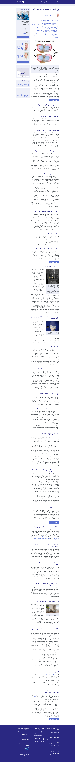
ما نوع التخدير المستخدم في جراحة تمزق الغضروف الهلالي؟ (46, 27)
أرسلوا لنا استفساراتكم (23, 37)
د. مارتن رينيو (41, 732)
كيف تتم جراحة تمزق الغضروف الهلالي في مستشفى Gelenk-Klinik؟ (44, 24)
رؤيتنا (27, 91)
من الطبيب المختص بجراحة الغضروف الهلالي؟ (49, 26)
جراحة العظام (44, 4)
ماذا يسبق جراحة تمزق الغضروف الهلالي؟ (50, 23)
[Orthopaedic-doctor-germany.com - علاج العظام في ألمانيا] (20, 2)
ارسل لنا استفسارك (54, 100)
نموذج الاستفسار (56, 4)
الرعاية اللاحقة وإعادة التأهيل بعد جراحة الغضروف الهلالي (47, 28)
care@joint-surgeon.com (23, 33)
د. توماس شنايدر (41, 729)
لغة (22, 4)
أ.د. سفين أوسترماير (40, 731)
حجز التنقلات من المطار (24, 92)
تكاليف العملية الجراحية (49, 674)
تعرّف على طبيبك (37, 4)
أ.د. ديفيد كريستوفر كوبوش (39, 735)
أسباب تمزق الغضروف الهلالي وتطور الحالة (49, 20)
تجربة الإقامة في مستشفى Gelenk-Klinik (50, 31)
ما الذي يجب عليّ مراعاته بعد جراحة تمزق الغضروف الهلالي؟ (46, 33)
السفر (28, 4)
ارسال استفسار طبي (22, 61)
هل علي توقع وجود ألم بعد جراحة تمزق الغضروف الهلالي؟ (47, 30)
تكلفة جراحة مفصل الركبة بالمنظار (51, 34)
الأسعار (32, 4)
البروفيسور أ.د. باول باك (39, 741)
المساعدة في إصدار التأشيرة (23, 94)
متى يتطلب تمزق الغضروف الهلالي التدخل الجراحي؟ (48, 21)
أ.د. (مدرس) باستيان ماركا (39, 733)
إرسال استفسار (25, 96)
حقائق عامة (50, 4)
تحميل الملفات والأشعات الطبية (22, 95)
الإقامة (39, 715)
